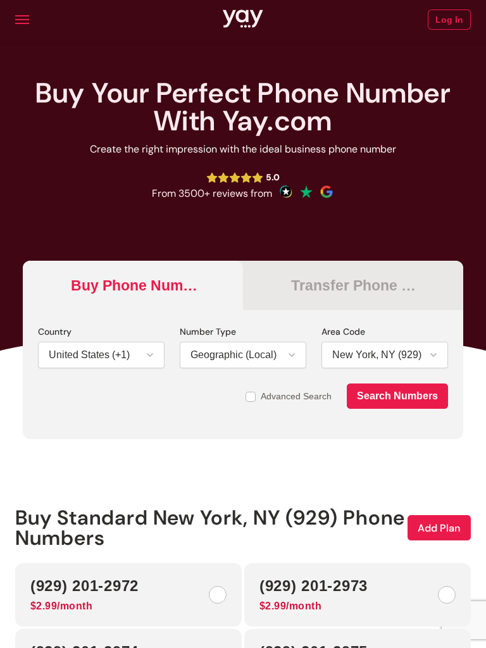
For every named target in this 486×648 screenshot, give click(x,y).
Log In (449, 20)
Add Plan (439, 528)
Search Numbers (397, 395)
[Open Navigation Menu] (22, 19)
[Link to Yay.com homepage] (243, 20)
